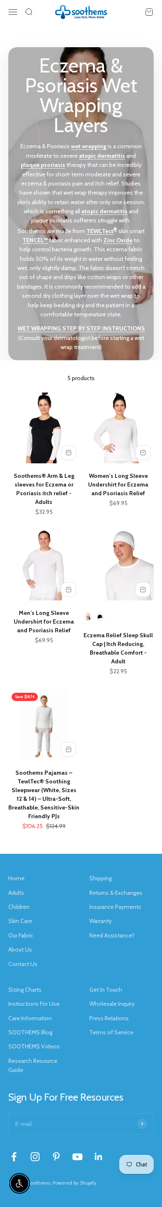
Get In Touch (105, 989)
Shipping (100, 878)
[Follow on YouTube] (77, 1156)
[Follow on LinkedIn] (98, 1156)
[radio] (88, 616)
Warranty (100, 921)
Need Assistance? (112, 935)
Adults (16, 892)
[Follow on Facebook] (14, 1156)
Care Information (30, 1018)
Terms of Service (111, 1032)
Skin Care (20, 921)
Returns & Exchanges (115, 892)
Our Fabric (20, 935)
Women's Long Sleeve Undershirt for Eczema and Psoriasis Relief (118, 484)
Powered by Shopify (74, 1183)
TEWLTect (99, 231)
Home (16, 878)
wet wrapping (88, 146)
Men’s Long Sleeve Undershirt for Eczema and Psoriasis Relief (44, 621)
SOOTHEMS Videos (34, 1046)
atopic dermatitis (102, 155)
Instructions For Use (33, 1003)
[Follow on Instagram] (35, 1156)
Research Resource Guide (32, 1065)
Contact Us (22, 964)
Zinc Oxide (118, 240)
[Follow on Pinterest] (56, 1156)
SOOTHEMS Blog (30, 1032)
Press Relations (109, 1018)
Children (18, 907)
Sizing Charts (25, 989)
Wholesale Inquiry (112, 1003)
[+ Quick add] (68, 452)
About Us (20, 949)
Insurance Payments (115, 907)
